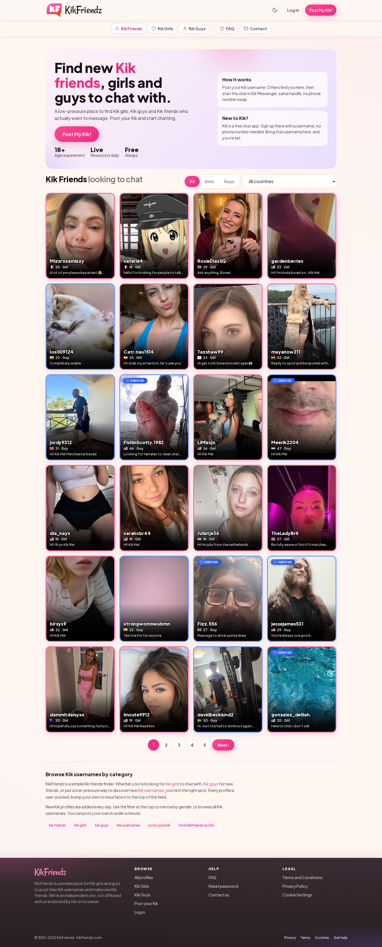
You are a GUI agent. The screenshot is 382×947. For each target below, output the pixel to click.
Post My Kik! (76, 134)
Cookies (322, 938)
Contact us (219, 894)
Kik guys (210, 783)
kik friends (57, 825)
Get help (341, 938)
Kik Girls (165, 28)
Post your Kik (146, 903)
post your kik (159, 825)
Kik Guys (197, 28)
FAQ (230, 28)
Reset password (223, 886)
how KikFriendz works (196, 825)
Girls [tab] (209, 181)
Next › (223, 744)
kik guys (102, 825)
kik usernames (128, 825)
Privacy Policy (295, 886)
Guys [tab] (229, 181)
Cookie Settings (297, 894)
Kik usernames (151, 790)
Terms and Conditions (302, 877)
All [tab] (192, 181)
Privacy (290, 938)
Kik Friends (131, 28)
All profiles (144, 877)
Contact (258, 28)
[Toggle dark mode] (275, 10)
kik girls (80, 825)
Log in (293, 10)
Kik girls (172, 783)
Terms (305, 938)
